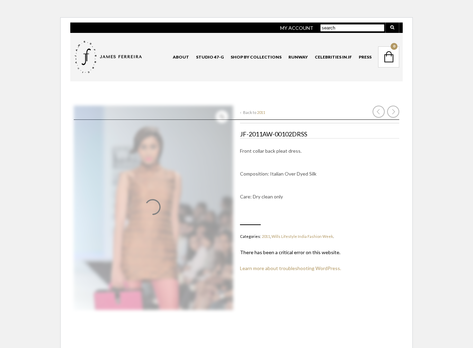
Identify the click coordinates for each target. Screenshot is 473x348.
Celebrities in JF (333, 57)
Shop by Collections (256, 57)
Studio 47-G (210, 57)
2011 (261, 112)
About (181, 57)
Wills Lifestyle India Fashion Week (302, 236)
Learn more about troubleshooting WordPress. (290, 268)
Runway (298, 57)
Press (365, 57)
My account (296, 28)
